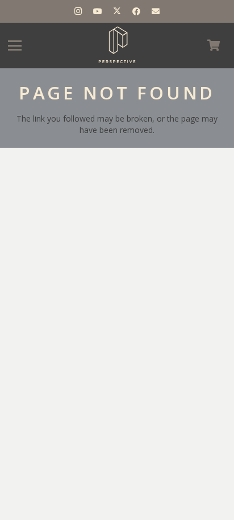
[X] (117, 11)
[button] (15, 45)
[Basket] (213, 45)
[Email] (156, 11)
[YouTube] (98, 11)
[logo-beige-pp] (117, 45)
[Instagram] (78, 11)
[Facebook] (136, 11)
